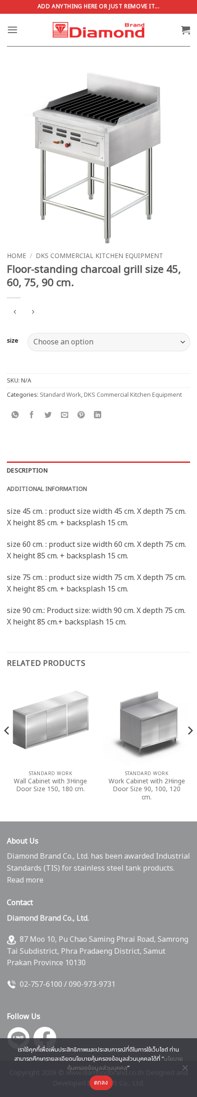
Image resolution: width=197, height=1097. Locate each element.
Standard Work (60, 394)
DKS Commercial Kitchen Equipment (99, 256)
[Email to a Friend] (64, 415)
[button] (12, 29)
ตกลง (101, 1082)
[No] (184, 1070)
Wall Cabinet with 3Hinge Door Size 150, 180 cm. (50, 786)
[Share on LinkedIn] (97, 415)
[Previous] (7, 749)
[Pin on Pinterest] (81, 415)
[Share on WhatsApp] (15, 415)
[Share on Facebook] (31, 415)
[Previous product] (33, 313)
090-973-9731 (92, 984)
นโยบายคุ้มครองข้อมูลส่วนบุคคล (125, 1063)
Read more (25, 880)
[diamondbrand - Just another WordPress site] (98, 30)
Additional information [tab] (47, 489)
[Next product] (15, 313)
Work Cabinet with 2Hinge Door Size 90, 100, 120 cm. (147, 790)
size (12, 341)
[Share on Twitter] (48, 415)
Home (16, 256)
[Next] (189, 749)
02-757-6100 (41, 984)
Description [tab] (27, 470)
